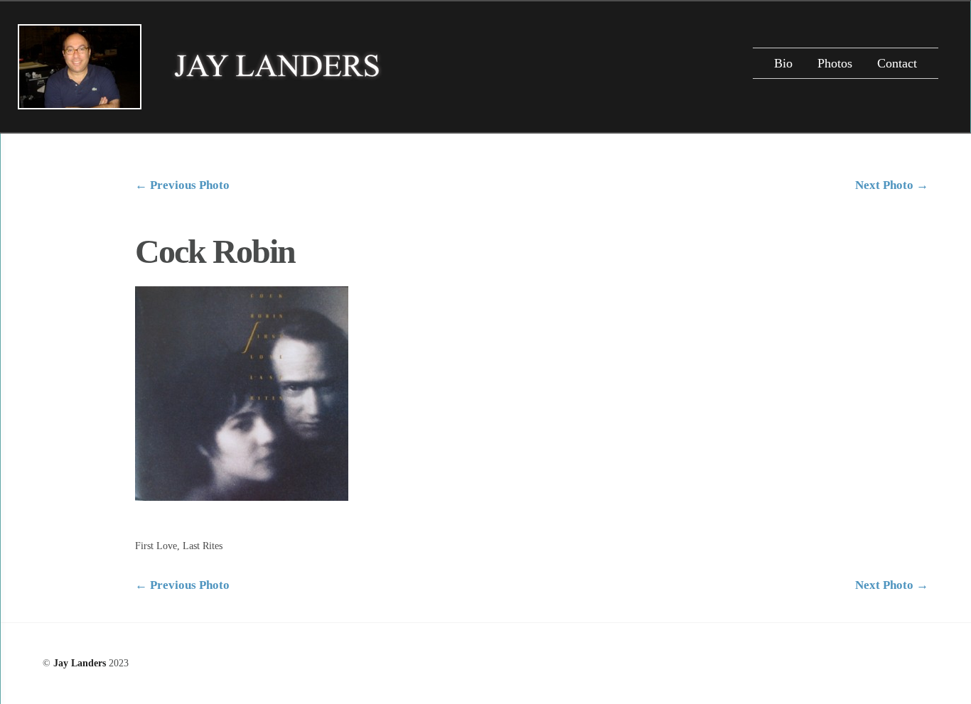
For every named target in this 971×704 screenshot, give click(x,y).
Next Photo (891, 185)
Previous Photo (182, 185)
